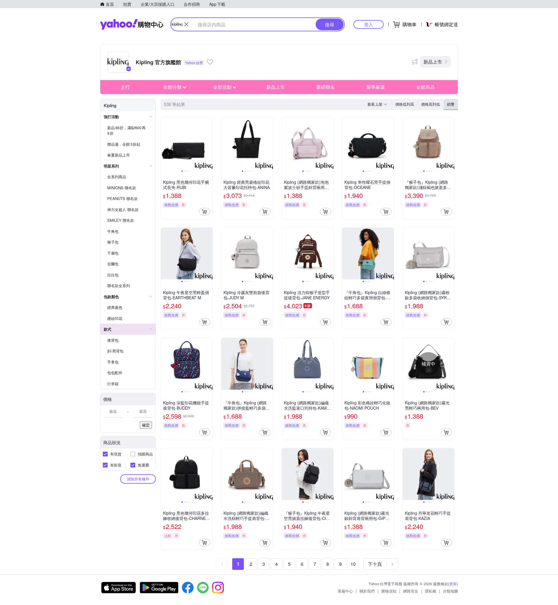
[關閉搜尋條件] (186, 24)
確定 (146, 425)
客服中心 (345, 591)
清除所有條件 (138, 479)
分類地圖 (450, 591)
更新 (453, 583)
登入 (368, 24)
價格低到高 (404, 104)
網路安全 (410, 591)
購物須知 (388, 591)
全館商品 (425, 87)
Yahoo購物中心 (131, 24)
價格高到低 (430, 104)
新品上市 (432, 61)
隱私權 (430, 591)
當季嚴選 (375, 87)
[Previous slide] (164, 143)
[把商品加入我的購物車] (204, 211)
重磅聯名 (325, 87)
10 (353, 564)
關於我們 (367, 591)
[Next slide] (208, 143)
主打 (125, 87)
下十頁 (375, 564)
